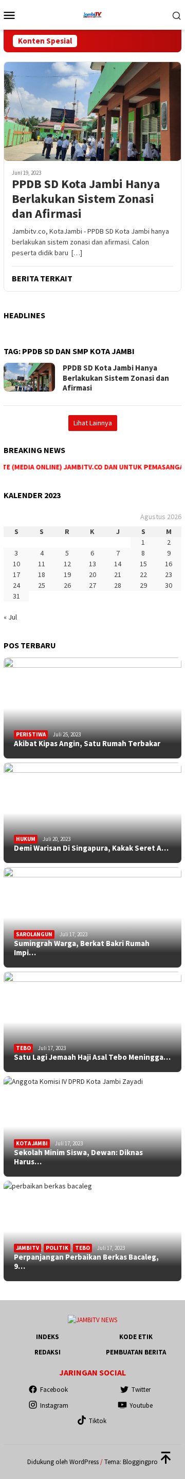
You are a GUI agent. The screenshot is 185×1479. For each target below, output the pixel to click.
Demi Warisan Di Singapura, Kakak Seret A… (91, 848)
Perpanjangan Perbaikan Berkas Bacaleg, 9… (86, 1261)
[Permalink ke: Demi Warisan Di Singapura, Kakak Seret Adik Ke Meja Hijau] (92, 813)
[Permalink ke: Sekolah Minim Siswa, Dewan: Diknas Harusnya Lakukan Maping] (92, 1126)
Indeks (47, 1336)
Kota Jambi (32, 1143)
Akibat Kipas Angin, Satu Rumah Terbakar (87, 743)
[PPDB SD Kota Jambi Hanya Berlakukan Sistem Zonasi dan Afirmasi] (92, 111)
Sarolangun (34, 934)
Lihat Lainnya (92, 422)
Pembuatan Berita (136, 1352)
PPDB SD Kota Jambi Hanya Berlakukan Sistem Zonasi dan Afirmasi (86, 199)
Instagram (54, 1405)
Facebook (54, 1389)
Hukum (25, 839)
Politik (57, 1247)
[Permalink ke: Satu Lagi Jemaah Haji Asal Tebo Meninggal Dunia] (92, 1022)
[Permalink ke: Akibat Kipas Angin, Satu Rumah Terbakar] (92, 708)
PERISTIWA (31, 734)
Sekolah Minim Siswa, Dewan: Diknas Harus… (78, 1157)
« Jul (10, 617)
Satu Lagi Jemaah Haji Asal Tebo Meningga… (92, 1057)
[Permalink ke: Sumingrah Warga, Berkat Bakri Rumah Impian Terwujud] (92, 917)
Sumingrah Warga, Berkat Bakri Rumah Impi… (82, 948)
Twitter (141, 1389)
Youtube (141, 1405)
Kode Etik (136, 1336)
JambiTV (27, 1247)
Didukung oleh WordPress (63, 1461)
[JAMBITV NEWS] (92, 13)
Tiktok (97, 1420)
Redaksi (47, 1352)
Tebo (23, 1048)
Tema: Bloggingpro (131, 1461)
